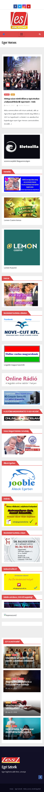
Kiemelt (7, 94)
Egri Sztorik (9, 766)
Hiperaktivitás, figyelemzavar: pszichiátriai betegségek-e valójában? (20, 731)
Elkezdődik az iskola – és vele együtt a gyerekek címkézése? (20, 659)
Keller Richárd (24, 105)
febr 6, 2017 (10, 105)
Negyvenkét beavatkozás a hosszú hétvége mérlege (18, 683)
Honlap (28, 319)
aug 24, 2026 (12, 665)
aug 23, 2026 (12, 712)
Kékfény (21, 678)
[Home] (4, 34)
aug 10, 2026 (12, 736)
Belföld (8, 655)
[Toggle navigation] (21, 34)
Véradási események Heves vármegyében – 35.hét (18, 707)
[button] (39, 34)
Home (11, 789)
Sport (12, 94)
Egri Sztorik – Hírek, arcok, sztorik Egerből (28, 789)
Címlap (14, 655)
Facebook (8, 319)
